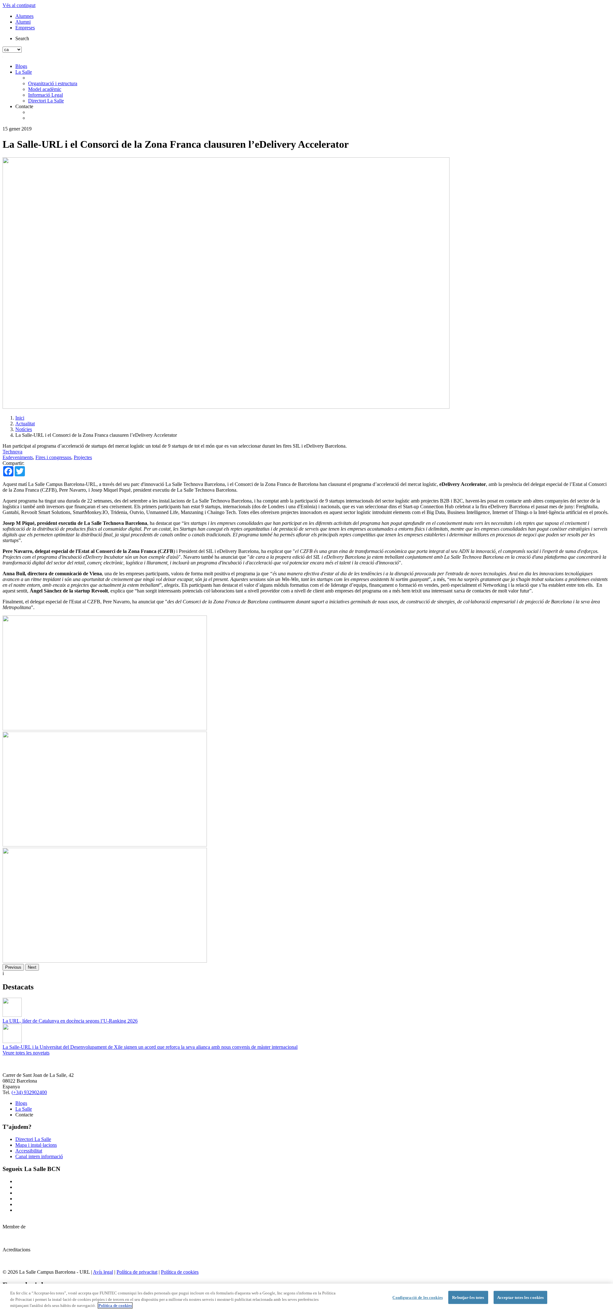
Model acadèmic (44, 89)
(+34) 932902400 (29, 1092)
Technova (12, 451)
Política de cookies (180, 1272)
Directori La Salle (46, 100)
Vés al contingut (19, 5)
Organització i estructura (52, 83)
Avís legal (103, 1272)
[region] (306, 1298)
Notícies (23, 429)
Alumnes (24, 16)
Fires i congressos (53, 457)
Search (22, 38)
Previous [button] (13, 967)
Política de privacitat (137, 1272)
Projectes (83, 457)
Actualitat (25, 423)
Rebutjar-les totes (468, 1297)
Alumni (23, 22)
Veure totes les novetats (26, 1052)
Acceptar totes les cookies (520, 1297)
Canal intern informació (39, 1156)
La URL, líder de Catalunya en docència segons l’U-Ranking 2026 (70, 1021)
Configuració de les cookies (417, 1297)
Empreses (25, 27)
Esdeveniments (18, 457)
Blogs (21, 66)
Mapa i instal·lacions (36, 1145)
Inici (19, 418)
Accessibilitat (28, 1150)
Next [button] (32, 967)
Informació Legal (45, 95)
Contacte (24, 106)
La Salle (23, 72)
